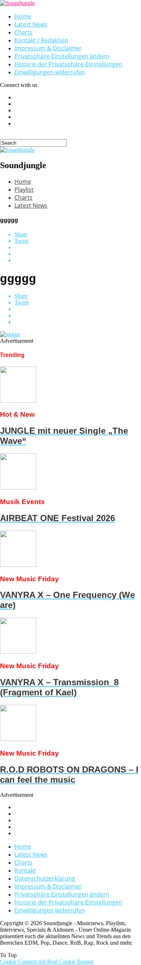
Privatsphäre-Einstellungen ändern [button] (62, 56)
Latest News (30, 24)
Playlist (24, 190)
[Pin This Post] (77, 254)
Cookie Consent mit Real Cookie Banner (47, 961)
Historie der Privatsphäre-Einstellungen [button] (68, 64)
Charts (23, 32)
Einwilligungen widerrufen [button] (49, 72)
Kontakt (25, 870)
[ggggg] (10, 334)
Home (22, 16)
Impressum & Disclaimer (48, 48)
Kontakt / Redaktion (41, 40)
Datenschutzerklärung (44, 878)
